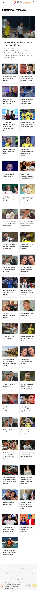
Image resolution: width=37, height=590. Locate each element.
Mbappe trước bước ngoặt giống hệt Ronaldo (9, 78)
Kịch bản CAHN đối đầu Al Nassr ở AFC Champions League (27, 386)
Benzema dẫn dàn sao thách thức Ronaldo (9, 292)
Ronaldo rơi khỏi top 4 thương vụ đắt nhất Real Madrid (27, 455)
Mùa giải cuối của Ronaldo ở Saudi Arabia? (26, 432)
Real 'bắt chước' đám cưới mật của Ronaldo (9, 199)
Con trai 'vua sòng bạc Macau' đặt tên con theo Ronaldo (27, 78)
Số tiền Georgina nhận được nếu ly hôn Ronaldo (26, 269)
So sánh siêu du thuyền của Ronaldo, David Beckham (9, 552)
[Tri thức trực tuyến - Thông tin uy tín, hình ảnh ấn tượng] (22, 2)
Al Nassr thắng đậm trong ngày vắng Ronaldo (27, 246)
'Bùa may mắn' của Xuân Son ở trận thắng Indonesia (9, 529)
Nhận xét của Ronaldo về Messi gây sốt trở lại (26, 409)
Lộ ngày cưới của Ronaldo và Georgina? (26, 529)
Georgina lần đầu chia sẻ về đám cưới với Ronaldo (9, 223)
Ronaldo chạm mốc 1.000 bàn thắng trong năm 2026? (27, 101)
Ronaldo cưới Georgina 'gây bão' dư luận (27, 361)
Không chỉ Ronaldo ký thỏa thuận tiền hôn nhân (9, 269)
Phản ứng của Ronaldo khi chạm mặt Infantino (9, 101)
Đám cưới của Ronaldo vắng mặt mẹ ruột (9, 315)
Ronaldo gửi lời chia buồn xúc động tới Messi (27, 338)
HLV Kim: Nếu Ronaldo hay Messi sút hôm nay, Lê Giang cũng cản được (9, 126)
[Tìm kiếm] (34, 2)
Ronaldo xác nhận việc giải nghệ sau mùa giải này (9, 246)
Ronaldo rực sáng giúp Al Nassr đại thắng (9, 151)
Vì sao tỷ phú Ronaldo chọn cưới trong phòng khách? (27, 176)
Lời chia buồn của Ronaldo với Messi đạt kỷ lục (27, 292)
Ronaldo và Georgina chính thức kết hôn (9, 409)
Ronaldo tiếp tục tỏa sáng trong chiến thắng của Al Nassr (27, 124)
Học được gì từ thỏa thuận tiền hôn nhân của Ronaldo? (27, 223)
